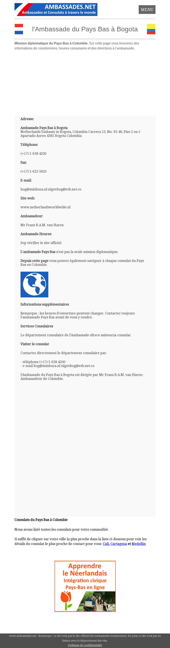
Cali (106, 544)
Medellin (139, 544)
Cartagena (118, 544)
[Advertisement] (85, 81)
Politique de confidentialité (85, 645)
